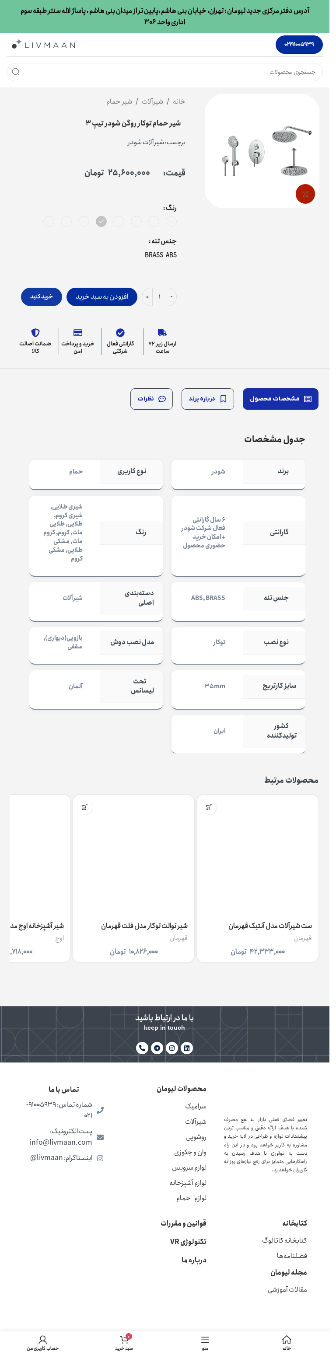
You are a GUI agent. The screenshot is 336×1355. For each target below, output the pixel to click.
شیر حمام (119, 101)
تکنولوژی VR (188, 1242)
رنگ (171, 207)
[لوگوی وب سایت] (43, 43)
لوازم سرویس (189, 1167)
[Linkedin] (187, 1048)
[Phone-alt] (142, 1048)
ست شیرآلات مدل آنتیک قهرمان (270, 925)
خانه (179, 101)
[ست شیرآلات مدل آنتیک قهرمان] (257, 855)
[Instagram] (172, 1048)
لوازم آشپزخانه (187, 1182)
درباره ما (194, 1260)
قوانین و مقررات (183, 1223)
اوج (59, 938)
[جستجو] (16, 72)
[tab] (280, 399)
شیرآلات (152, 101)
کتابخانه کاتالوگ (284, 1240)
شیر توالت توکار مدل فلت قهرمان (144, 925)
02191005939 (299, 44)
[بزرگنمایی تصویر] (305, 194)
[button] (85, 807)
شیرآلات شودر (146, 142)
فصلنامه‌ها (292, 1256)
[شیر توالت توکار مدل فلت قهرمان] (134, 855)
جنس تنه (164, 241)
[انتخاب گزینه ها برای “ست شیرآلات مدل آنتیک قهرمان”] (209, 807)
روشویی (196, 1137)
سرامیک (195, 1106)
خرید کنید (41, 296)
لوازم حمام (191, 1198)
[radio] (171, 221)
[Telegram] (157, 1048)
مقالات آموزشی (287, 1289)
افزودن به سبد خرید (102, 296)
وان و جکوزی (190, 1152)
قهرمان (303, 938)
